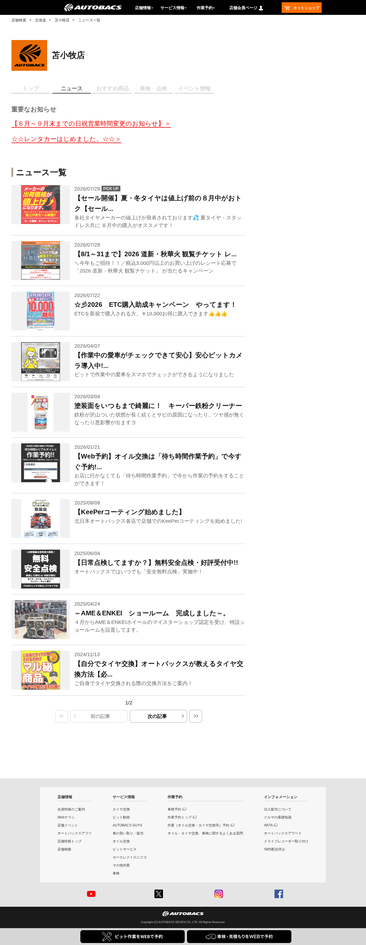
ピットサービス (125, 849)
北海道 (40, 20)
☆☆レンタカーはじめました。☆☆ (63, 139)
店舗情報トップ (69, 841)
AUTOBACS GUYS (127, 825)
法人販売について (277, 809)
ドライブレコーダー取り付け (286, 841)
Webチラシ (66, 817)
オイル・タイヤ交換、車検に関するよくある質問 (205, 833)
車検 (116, 873)
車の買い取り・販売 (128, 833)
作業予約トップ (180, 817)
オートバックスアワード (283, 833)
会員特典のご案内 (71, 809)
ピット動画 (121, 817)
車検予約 (174, 809)
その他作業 (121, 865)
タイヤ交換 (121, 809)
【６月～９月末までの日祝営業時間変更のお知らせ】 (87, 123)
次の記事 (157, 716)
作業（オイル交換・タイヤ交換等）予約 (198, 825)
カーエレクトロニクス (130, 857)
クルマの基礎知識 (277, 817)
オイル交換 (121, 841)
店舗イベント (67, 825)
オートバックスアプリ (74, 833)
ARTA (268, 825)
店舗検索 (18, 20)
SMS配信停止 (274, 849)
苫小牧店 (62, 20)
